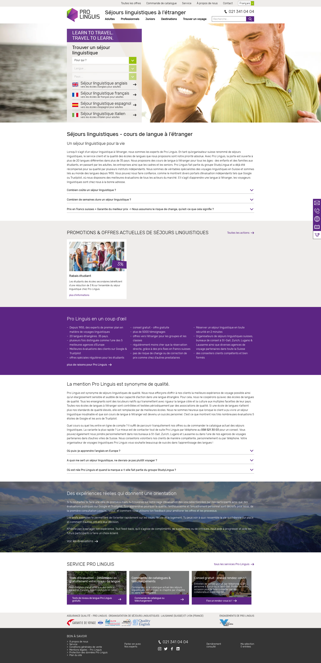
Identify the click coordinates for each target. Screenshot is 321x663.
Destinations (169, 19)
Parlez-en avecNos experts (132, 645)
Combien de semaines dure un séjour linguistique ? (99, 199)
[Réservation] (317, 235)
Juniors (150, 19)
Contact (228, 3)
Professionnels (130, 19)
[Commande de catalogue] (317, 227)
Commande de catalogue (161, 3)
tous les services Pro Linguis (231, 564)
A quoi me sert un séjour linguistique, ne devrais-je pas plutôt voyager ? (112, 460)
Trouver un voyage (194, 19)
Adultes (110, 19)
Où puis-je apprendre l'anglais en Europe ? (93, 450)
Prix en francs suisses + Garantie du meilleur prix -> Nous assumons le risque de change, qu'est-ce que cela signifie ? (140, 209)
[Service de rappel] (317, 211)
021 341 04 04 (241, 11)
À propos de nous (207, 3)
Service (186, 3)
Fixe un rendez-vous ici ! (219, 600)
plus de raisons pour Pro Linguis (87, 364)
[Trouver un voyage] (317, 219)
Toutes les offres (131, 3)
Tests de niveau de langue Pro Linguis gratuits (92, 599)
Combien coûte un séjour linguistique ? (91, 190)
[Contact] (317, 203)
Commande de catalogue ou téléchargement (149, 599)
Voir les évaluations (80, 541)
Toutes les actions (238, 232)
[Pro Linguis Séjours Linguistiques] (83, 15)
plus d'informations (79, 295)
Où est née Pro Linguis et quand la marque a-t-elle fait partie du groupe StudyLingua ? (121, 470)
